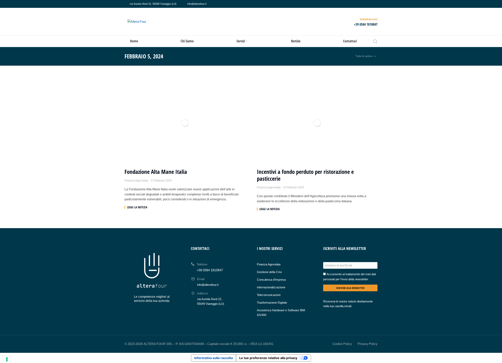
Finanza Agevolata (136, 180)
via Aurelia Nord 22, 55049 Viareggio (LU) (153, 3)
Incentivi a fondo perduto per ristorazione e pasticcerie (305, 175)
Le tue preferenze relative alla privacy (268, 358)
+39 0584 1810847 (365, 24)
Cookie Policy (342, 344)
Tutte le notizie (364, 56)
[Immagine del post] (185, 123)
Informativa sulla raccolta (213, 358)
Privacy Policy (367, 344)
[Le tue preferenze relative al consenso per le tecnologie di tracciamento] (7, 359)
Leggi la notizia (137, 207)
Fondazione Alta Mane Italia (156, 171)
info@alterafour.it (196, 3)
